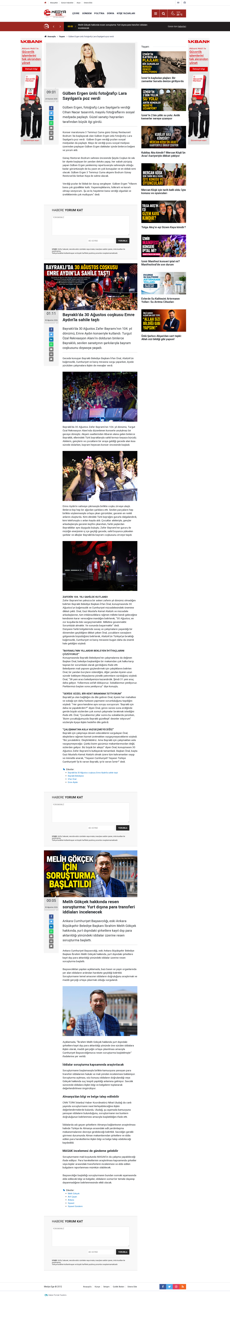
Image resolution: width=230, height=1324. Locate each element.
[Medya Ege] (55, 13)
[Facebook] (51, 108)
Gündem (87, 13)
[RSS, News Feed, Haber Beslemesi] (182, 1286)
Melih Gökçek (73, 1193)
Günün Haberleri (67, 3)
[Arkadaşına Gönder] (51, 128)
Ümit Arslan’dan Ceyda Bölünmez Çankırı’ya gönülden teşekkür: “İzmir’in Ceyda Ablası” (111, 26)
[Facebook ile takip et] (162, 1286)
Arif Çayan (72, 1197)
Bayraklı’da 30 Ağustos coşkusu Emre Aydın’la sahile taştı (93, 772)
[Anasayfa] (45, 3)
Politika (99, 13)
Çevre (75, 13)
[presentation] (53, 26)
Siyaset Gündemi (75, 1206)
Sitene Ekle (88, 3)
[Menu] (155, 13)
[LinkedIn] (51, 118)
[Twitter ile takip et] (169, 1286)
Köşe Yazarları (126, 13)
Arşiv (79, 3)
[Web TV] (178, 2)
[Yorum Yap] (51, 138)
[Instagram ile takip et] (176, 1286)
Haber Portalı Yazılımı (57, 1295)
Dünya (110, 13)
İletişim (106, 1287)
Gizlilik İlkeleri (118, 1287)
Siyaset (71, 1203)
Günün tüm (177, 26)
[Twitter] (51, 113)
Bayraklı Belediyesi (76, 776)
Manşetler (54, 3)
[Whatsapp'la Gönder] (51, 123)
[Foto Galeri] (184, 2)
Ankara (71, 1200)
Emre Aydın (73, 782)
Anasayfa (87, 1287)
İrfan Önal (72, 779)
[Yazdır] (51, 133)
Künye (97, 1287)
